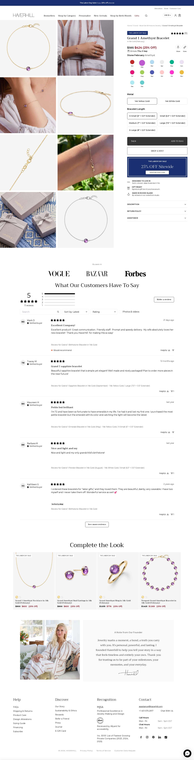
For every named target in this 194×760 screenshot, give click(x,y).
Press (58, 723)
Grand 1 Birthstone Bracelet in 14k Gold (79, 345)
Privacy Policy (86, 751)
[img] (34, 323)
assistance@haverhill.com (151, 706)
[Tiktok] (166, 737)
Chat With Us (167, 711)
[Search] (146, 16)
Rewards (59, 714)
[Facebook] (141, 737)
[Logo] (23, 16)
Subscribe (18, 731)
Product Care (19, 715)
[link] (179, 33)
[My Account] (175, 15)
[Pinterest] (153, 737)
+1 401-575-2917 (146, 711)
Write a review (164, 299)
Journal (58, 727)
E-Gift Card (60, 731)
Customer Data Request (125, 751)
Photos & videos (131, 311)
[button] (58, 293)
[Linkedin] (160, 737)
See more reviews (97, 524)
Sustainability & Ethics (66, 710)
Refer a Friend (62, 719)
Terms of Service (103, 751)
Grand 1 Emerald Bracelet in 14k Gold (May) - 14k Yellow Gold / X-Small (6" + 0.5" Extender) (102, 427)
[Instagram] (147, 737)
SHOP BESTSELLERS (157, 172)
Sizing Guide (19, 723)
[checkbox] (132, 311)
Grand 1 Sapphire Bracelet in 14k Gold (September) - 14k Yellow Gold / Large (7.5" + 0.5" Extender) (105, 386)
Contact (145, 700)
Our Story (60, 706)
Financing (18, 727)
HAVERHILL (71, 751)
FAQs (15, 707)
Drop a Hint (157, 150)
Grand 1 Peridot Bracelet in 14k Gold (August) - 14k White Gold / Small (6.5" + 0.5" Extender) (102, 468)
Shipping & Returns (22, 711)
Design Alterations (22, 719)
